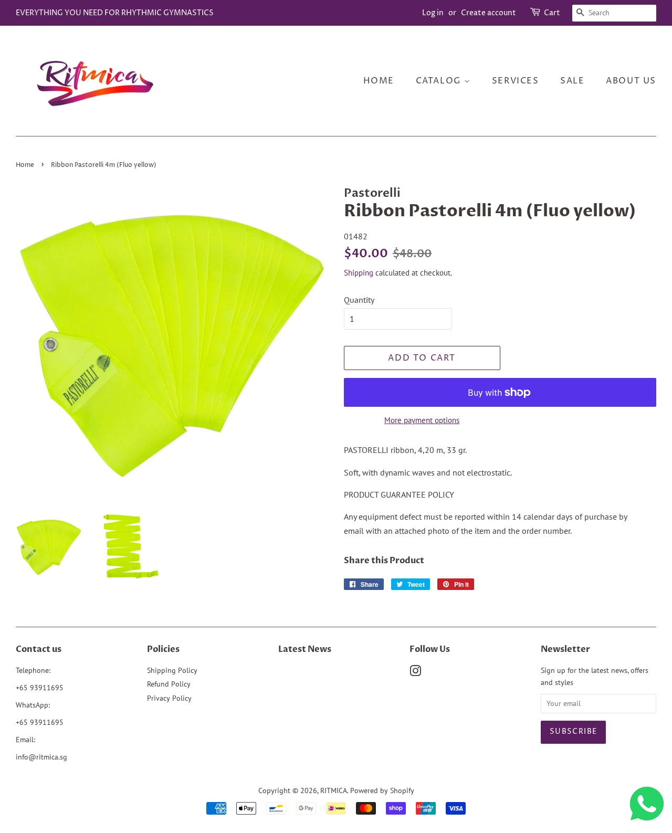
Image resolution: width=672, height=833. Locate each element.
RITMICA (333, 790)
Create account (488, 13)
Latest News (304, 649)
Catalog (440, 81)
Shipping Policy (172, 670)
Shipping (358, 273)
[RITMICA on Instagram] (415, 673)
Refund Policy (169, 684)
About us (631, 81)
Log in (433, 13)
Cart (552, 13)
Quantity (359, 299)
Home (378, 81)
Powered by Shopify (382, 790)
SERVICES (515, 81)
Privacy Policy (169, 698)
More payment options (421, 420)
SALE (572, 81)
